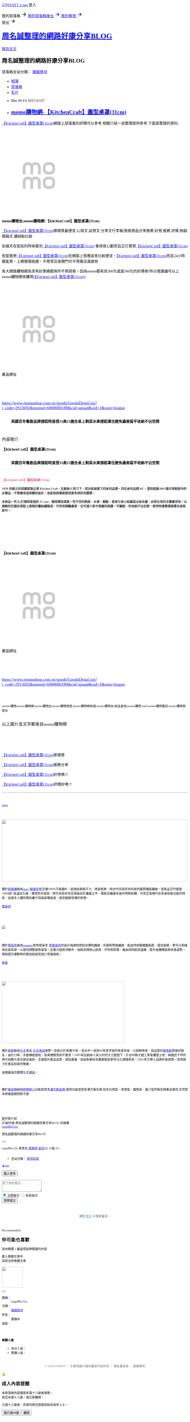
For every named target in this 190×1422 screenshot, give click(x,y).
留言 (41, 1148)
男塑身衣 (55, 945)
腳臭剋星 (36, 889)
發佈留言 (10, 1200)
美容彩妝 (33, 1158)
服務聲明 (139, 1366)
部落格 (16, 87)
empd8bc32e (10, 1126)
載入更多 (10, 1173)
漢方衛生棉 (57, 1089)
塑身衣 (6, 906)
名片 (15, 92)
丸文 (23, 1050)
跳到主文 (9, 49)
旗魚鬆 (167, 1050)
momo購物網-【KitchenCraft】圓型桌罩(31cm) (68, 112)
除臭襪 (12, 889)
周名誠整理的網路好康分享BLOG (57, 36)
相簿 (15, 81)
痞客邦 (33, 1148)
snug (5, 805)
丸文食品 (39, 1050)
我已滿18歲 (11, 1413)
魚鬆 (5, 962)
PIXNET (60, 1366)
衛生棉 (12, 1089)
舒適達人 (29, 1089)
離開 (26, 1413)
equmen (28, 945)
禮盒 (32, 1072)
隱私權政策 (121, 1366)
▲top (5, 1165)
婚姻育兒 (39, 72)
